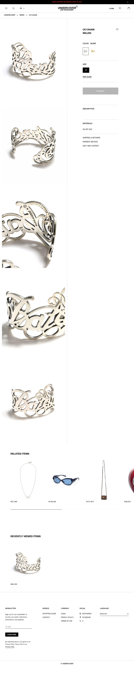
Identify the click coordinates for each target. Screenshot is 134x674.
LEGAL (63, 614)
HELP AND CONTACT (91, 146)
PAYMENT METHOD (90, 142)
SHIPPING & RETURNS (91, 138)
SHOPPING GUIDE (49, 614)
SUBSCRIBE (11, 635)
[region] (67, 484)
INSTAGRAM (86, 614)
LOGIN (111, 8)
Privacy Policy (9, 646)
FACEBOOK (86, 617)
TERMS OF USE (66, 621)
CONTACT (46, 617)
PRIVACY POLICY (67, 617)
